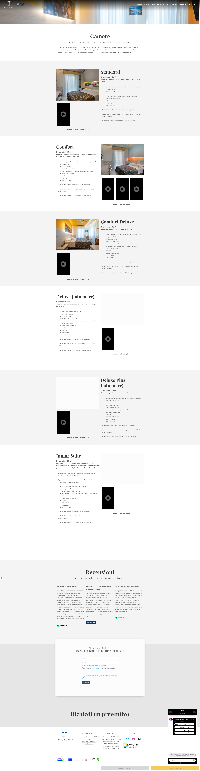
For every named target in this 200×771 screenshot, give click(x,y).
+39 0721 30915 (115, 737)
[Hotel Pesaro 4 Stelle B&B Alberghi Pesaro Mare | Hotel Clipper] (9, 4)
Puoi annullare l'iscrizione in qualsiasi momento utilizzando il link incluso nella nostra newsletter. (100, 672)
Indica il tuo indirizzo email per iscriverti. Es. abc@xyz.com (94, 665)
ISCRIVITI (86, 682)
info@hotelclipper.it (113, 742)
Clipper (94, 50)
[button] (58, 85)
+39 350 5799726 (115, 739)
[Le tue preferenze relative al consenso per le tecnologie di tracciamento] (1, 578)
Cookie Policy (92, 741)
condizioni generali (94, 668)
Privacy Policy (85, 741)
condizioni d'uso (100, 679)
